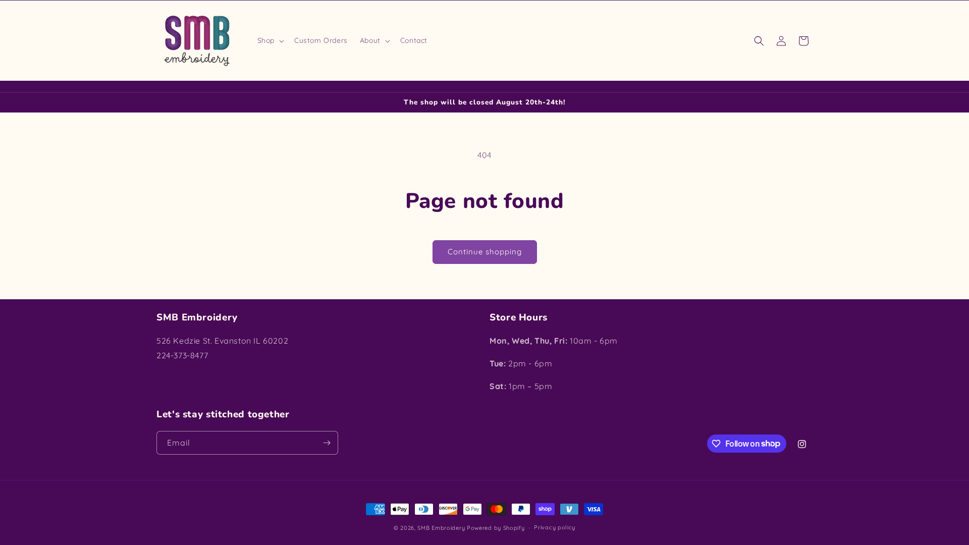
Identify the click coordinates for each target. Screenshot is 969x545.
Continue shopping (485, 251)
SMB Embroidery (441, 527)
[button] (269, 40)
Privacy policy (554, 527)
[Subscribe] (326, 443)
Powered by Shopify (496, 527)
